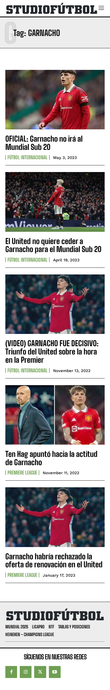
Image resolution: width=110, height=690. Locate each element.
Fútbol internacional (27, 157)
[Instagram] (26, 672)
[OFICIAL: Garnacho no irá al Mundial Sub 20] (55, 99)
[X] (40, 672)
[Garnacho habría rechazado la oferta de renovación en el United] (55, 517)
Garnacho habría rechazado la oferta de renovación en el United (54, 560)
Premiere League (22, 472)
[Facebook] (11, 672)
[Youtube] (55, 672)
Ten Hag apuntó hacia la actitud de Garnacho (51, 458)
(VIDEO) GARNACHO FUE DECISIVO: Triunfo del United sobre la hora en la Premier (52, 351)
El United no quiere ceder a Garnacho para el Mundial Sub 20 (53, 245)
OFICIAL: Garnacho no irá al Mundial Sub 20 (43, 142)
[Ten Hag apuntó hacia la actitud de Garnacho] (55, 415)
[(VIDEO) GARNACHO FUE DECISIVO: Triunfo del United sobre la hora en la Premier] (55, 304)
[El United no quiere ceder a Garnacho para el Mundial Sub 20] (55, 202)
